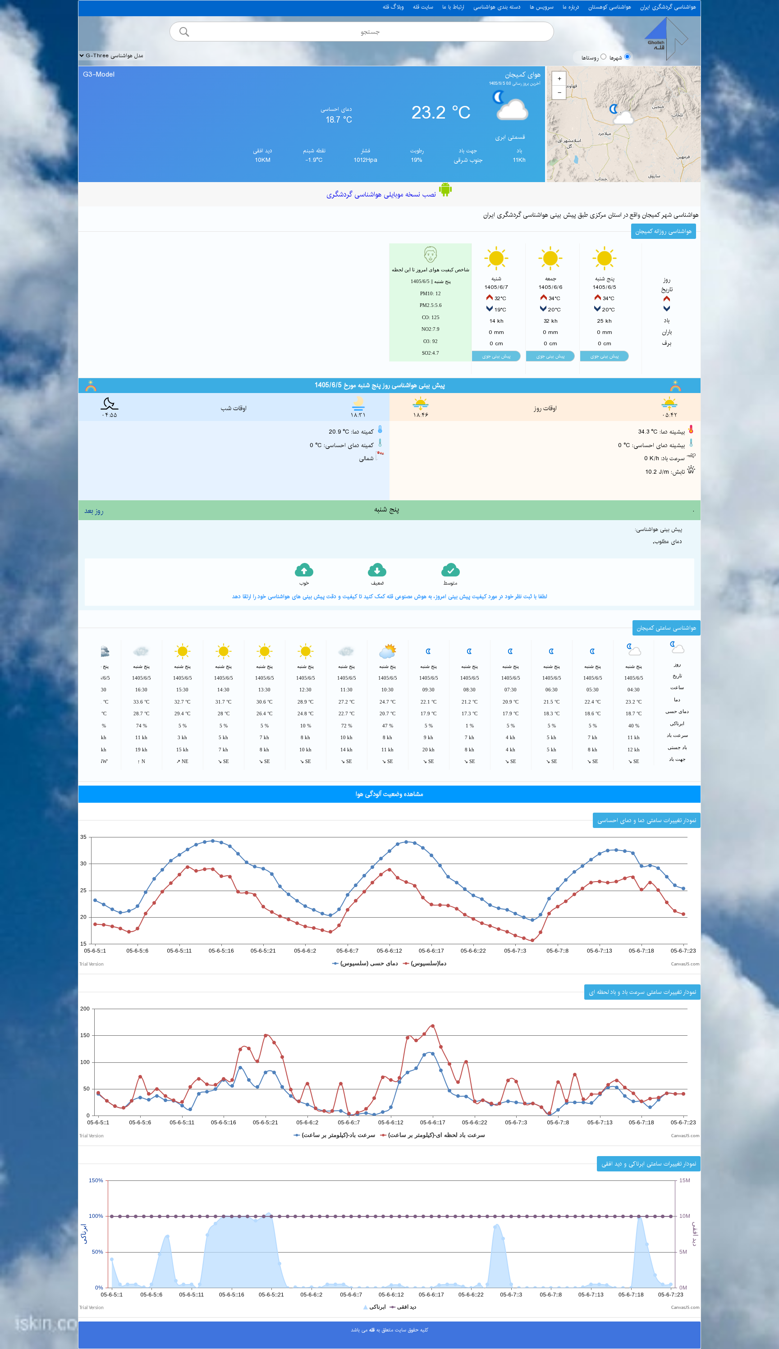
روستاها (590, 58)
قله (371, 1330)
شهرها (615, 58)
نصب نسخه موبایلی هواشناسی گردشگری (382, 194)
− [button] (559, 92)
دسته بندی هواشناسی (497, 7)
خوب (304, 583)
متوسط (450, 583)
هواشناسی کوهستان (609, 7)
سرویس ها (542, 7)
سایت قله (423, 7)
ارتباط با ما (453, 7)
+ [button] (559, 78)
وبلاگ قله (393, 7)
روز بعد (93, 511)
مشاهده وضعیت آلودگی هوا (389, 794)
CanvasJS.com (685, 964)
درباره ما (571, 7)
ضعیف (377, 583)
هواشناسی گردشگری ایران (668, 7)
